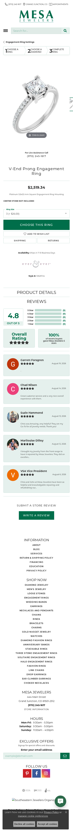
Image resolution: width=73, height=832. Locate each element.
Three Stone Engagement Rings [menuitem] (36, 653)
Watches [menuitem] (37, 636)
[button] (26, 131)
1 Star (30, 324)
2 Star (30, 320)
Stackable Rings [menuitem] (36, 648)
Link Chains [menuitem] (36, 670)
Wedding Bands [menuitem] (36, 602)
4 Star (30, 313)
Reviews (36, 301)
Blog (36, 549)
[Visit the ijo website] (37, 790)
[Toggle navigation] (5, 30)
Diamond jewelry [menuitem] (36, 584)
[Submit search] (65, 31)
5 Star (30, 310)
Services (36, 553)
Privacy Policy (36, 570)
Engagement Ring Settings (20, 42)
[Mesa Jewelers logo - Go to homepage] (36, 16)
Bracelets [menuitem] (36, 623)
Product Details (36, 292)
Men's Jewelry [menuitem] (36, 589)
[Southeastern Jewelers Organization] (36, 800)
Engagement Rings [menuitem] (36, 597)
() (64, 310)
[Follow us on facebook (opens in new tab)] (36, 773)
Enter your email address (36, 749)
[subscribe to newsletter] (65, 756)
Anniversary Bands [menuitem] (36, 644)
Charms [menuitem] (36, 627)
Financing (36, 562)
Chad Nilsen (29, 385)
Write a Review (36, 515)
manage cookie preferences (33, 816)
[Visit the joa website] (48, 790)
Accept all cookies (47, 824)
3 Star (30, 317)
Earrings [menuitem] (36, 606)
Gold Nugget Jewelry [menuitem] (36, 631)
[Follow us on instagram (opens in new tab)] (46, 773)
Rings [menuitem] (36, 619)
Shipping (20, 240)
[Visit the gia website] (26, 790)
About (36, 545)
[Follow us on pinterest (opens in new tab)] (27, 773)
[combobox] (36, 31)
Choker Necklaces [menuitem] (36, 682)
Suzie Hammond (32, 412)
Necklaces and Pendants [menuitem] (37, 610)
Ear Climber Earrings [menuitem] (36, 678)
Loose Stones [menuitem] (37, 593)
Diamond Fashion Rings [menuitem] (36, 640)
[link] (13, 4)
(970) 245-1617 (36, 156)
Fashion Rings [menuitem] (36, 665)
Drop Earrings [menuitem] (36, 674)
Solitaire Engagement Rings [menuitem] (36, 657)
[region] (36, 106)
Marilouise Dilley (32, 440)
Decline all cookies (24, 824)
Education (36, 566)
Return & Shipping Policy (36, 557)
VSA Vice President (34, 471)
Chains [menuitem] (36, 614)
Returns (53, 240)
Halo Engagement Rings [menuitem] (36, 661)
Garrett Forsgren (32, 360)
